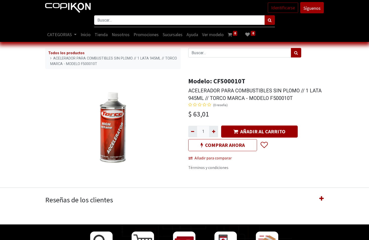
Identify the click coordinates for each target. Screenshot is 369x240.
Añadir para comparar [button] (213, 157)
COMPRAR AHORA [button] (225, 145)
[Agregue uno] (213, 131)
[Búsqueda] (270, 20)
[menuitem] (86, 34)
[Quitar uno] (192, 131)
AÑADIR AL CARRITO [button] (262, 131)
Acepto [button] (318, 233)
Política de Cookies (298, 233)
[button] (264, 145)
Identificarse (283, 8)
